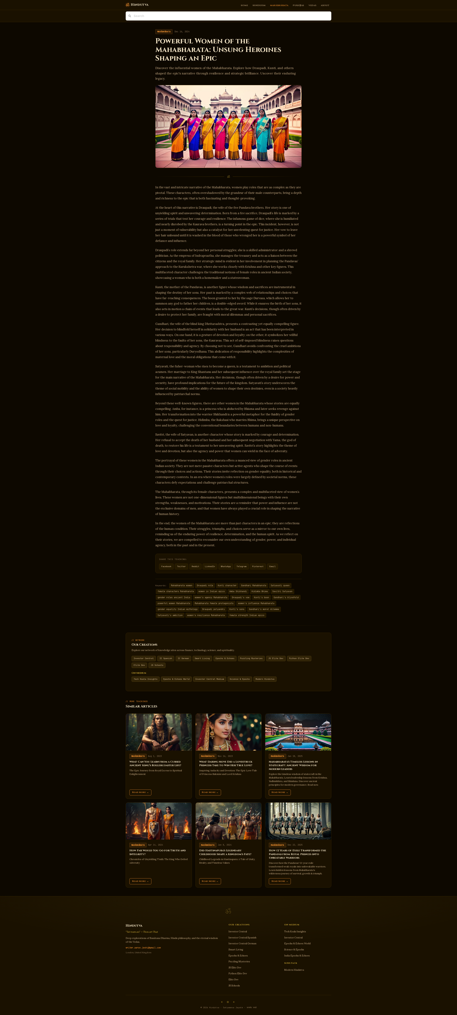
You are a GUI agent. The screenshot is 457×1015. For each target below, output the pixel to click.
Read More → (140, 792)
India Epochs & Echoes (297, 955)
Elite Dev (139, 665)
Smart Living (202, 658)
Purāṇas (298, 5)
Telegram (242, 566)
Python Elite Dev (299, 658)
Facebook (166, 566)
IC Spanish (166, 658)
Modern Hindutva (265, 679)
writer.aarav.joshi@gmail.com (143, 947)
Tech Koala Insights (145, 679)
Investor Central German (242, 943)
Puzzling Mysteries (251, 658)
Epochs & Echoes (225, 658)
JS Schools (157, 665)
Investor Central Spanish (242, 937)
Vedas (312, 5)
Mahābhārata (279, 5)
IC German (183, 658)
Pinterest (257, 566)
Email (272, 566)
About (325, 5)
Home (244, 5)
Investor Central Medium (209, 679)
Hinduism (259, 5)
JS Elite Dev (275, 658)
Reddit (195, 566)
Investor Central (144, 658)
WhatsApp (226, 566)
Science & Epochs (240, 679)
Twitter (181, 566)
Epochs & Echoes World (176, 679)
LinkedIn (210, 566)
